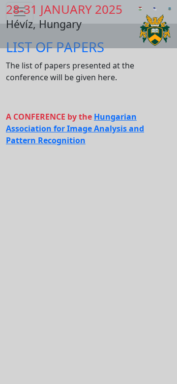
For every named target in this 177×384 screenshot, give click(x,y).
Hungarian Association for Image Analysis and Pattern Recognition (75, 128)
